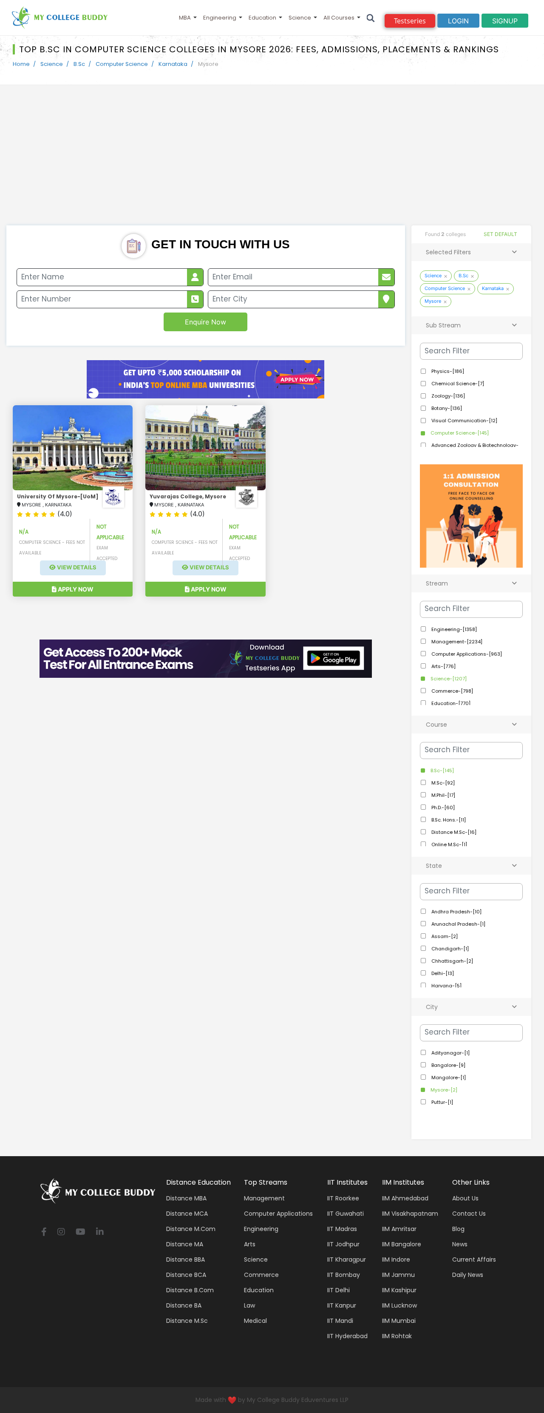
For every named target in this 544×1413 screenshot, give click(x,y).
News (460, 1244)
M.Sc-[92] (442, 782)
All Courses (338, 18)
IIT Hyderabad (347, 1336)
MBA (185, 18)
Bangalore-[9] (447, 1065)
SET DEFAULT (500, 234)
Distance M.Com (190, 1229)
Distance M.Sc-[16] (453, 832)
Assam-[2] (444, 936)
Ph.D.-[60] (442, 807)
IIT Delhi (338, 1290)
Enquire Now (205, 322)
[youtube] (80, 1232)
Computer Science (122, 64)
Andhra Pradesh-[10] (456, 911)
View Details (76, 567)
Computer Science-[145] (459, 432)
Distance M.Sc (187, 1320)
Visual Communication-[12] (463, 420)
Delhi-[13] (442, 973)
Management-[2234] (456, 641)
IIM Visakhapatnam (410, 1213)
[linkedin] (100, 1232)
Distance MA (184, 1244)
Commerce (261, 1275)
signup (505, 21)
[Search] (370, 18)
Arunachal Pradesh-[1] (457, 924)
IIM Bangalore (401, 1244)
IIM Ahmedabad (405, 1198)
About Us (465, 1198)
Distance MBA (186, 1198)
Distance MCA (187, 1213)
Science (300, 18)
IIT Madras (342, 1229)
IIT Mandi (340, 1320)
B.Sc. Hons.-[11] (448, 819)
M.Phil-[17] (442, 795)
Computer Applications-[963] (466, 654)
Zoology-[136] (447, 395)
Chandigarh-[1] (449, 948)
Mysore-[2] (443, 1089)
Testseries (410, 21)
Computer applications (278, 1213)
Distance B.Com (190, 1290)
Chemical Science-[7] (457, 383)
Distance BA (183, 1305)
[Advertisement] (272, 161)
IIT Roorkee (343, 1198)
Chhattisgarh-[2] (451, 961)
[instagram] (61, 1232)
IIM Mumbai (399, 1320)
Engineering (219, 18)
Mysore (433, 301)
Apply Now (75, 589)
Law (249, 1305)
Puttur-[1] (441, 1102)
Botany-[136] (446, 408)
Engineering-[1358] (453, 629)
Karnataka (173, 64)
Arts (249, 1244)
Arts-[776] (443, 666)
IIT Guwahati (345, 1213)
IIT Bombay (343, 1275)
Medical (255, 1320)
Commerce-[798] (451, 691)
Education (262, 18)
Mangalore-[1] (448, 1077)
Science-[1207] (448, 678)
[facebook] (44, 1232)
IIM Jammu (398, 1275)
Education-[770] (450, 703)
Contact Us (469, 1213)
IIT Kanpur (341, 1305)
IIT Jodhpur (343, 1244)
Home (21, 64)
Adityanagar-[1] (450, 1052)
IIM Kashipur (399, 1290)
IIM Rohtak (397, 1336)
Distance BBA (185, 1259)
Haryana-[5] (446, 985)
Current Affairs (474, 1259)
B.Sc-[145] (441, 770)
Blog (458, 1229)
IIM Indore (396, 1259)
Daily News (467, 1275)
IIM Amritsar (399, 1229)
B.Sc (79, 64)
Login (458, 21)
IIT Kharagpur (346, 1259)
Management (264, 1198)
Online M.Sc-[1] (448, 844)
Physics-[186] (447, 371)
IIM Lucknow (399, 1305)
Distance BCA (186, 1275)
